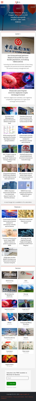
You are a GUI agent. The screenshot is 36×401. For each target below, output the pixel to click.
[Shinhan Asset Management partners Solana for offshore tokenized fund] (9, 110)
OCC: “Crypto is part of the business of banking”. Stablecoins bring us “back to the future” (9, 158)
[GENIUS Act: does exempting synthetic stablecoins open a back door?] (26, 185)
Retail (9, 322)
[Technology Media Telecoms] (26, 317)
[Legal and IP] (26, 303)
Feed (26, 397)
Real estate (26, 351)
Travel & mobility (9, 338)
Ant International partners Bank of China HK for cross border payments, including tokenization (18, 58)
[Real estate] (26, 345)
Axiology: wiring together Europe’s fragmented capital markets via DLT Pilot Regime (26, 242)
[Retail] (9, 317)
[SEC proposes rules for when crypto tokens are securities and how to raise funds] (26, 168)
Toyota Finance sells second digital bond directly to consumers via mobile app (26, 157)
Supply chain (10, 364)
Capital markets (9, 309)
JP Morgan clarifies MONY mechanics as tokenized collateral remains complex (9, 260)
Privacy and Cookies (18, 397)
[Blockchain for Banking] (9, 288)
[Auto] (26, 275)
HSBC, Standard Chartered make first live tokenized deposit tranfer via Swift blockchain (9, 194)
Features (17, 207)
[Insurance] (9, 345)
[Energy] (26, 288)
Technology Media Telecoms (26, 323)
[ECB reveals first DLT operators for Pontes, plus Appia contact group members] (9, 130)
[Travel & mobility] (9, 332)
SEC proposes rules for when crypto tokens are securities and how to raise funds (26, 176)
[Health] (26, 332)
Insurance (9, 351)
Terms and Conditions (6, 397)
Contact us (3, 398)
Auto (25, 280)
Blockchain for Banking (9, 295)
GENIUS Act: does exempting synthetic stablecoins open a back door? (25, 193)
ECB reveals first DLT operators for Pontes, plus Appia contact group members (9, 138)
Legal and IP (26, 309)
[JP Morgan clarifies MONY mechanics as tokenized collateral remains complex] (9, 252)
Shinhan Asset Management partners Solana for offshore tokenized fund (9, 120)
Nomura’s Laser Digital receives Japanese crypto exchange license (18, 93)
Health (26, 338)
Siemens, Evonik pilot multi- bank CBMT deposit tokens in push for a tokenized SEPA (9, 242)
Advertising (9, 280)
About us (30, 397)
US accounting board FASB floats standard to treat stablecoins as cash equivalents (9, 176)
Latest (17, 34)
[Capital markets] (9, 303)
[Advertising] (9, 275)
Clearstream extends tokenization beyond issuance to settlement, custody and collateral (25, 139)
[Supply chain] (9, 359)
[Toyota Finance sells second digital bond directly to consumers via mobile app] (26, 149)
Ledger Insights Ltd (24, 394)
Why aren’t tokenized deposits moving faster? (25, 221)
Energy (26, 294)
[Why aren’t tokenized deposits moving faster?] (26, 213)
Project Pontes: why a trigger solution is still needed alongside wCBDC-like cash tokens (18, 17)
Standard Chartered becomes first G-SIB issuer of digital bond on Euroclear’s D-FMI (25, 119)
